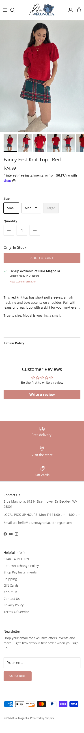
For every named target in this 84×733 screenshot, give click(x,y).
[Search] (15, 10)
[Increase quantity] (35, 230)
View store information (23, 281)
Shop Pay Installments (20, 572)
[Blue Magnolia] (42, 10)
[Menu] (5, 10)
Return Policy (14, 343)
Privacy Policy (14, 605)
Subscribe (17, 676)
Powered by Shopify (42, 718)
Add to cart (42, 258)
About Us (10, 592)
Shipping (10, 579)
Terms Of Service (16, 612)
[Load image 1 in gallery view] (42, 76)
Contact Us (12, 598)
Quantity (10, 221)
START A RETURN (16, 559)
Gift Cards (11, 585)
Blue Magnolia (20, 718)
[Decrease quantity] (9, 230)
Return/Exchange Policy (21, 566)
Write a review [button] (42, 394)
